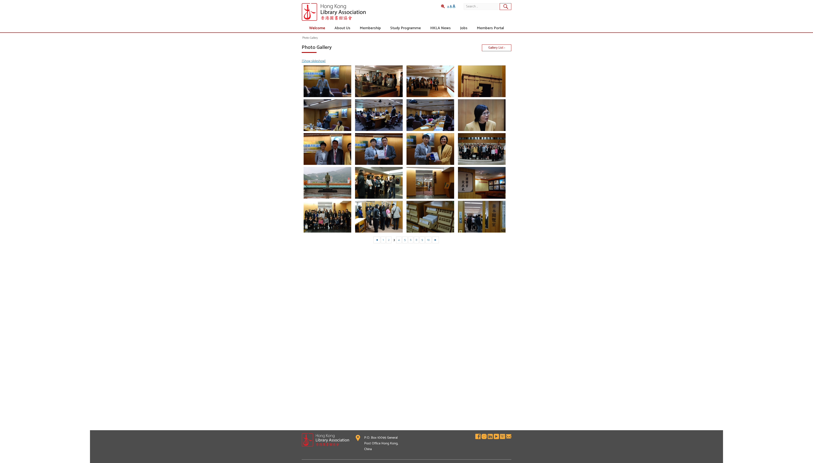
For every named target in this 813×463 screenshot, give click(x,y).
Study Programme (405, 28)
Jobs (463, 28)
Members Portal (490, 28)
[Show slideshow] (314, 61)
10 (428, 240)
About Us (342, 28)
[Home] (354, 12)
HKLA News (440, 28)
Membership (370, 28)
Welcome (317, 28)
